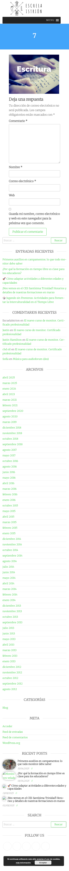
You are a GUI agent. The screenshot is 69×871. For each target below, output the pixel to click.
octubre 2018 (10, 438)
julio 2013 (8, 628)
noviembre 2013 (12, 611)
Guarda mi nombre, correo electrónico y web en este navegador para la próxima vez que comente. (34, 218)
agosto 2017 (10, 449)
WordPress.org (11, 743)
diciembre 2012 (12, 666)
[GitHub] (36, 846)
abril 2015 (8, 516)
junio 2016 (9, 472)
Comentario (18, 121)
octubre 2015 (10, 505)
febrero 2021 (10, 405)
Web (12, 195)
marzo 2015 (10, 522)
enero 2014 (9, 600)
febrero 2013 (10, 655)
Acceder (7, 726)
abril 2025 (9, 377)
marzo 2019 (10, 422)
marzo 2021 (10, 399)
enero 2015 (9, 533)
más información (23, 862)
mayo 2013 (9, 639)
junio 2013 (9, 633)
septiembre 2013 (12, 622)
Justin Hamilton (12, 339)
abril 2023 (9, 394)
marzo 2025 (10, 383)
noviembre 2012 (12, 672)
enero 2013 (9, 661)
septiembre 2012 (13, 683)
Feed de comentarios (15, 737)
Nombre (15, 167)
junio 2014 (9, 572)
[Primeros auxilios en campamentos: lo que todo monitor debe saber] (9, 764)
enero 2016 (9, 500)
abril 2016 (8, 483)
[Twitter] (7, 846)
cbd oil (7, 349)
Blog (5, 707)
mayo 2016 (9, 477)
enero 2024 (9, 388)
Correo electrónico (22, 181)
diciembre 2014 (12, 538)
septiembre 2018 (13, 444)
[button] (50, 20)
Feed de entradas (13, 731)
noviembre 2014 (12, 544)
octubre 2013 (10, 616)
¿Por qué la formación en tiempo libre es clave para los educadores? (41, 775)
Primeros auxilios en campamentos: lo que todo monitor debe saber (40, 762)
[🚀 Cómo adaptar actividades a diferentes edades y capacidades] (4, 786)
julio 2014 (8, 566)
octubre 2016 (10, 461)
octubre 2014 (10, 550)
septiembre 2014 (12, 555)
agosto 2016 (10, 466)
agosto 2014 (10, 561)
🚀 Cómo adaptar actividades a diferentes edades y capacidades (37, 787)
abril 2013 (8, 644)
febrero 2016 (10, 494)
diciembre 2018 (12, 427)
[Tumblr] (45, 846)
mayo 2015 (9, 511)
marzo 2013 (10, 650)
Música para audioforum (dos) (31, 359)
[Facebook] (17, 846)
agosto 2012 (10, 689)
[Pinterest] (26, 846)
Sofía (6, 359)
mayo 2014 (9, 577)
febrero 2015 (10, 527)
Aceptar (43, 862)
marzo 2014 (10, 589)
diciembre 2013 (12, 605)
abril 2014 (8, 583)
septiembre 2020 (13, 410)
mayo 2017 (9, 455)
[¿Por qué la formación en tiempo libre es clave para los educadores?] (9, 775)
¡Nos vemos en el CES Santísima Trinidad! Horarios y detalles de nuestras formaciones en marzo (36, 799)
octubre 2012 (10, 678)
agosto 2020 (10, 416)
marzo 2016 (10, 488)
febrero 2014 (10, 594)
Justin (6, 330)
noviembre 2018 (12, 433)
